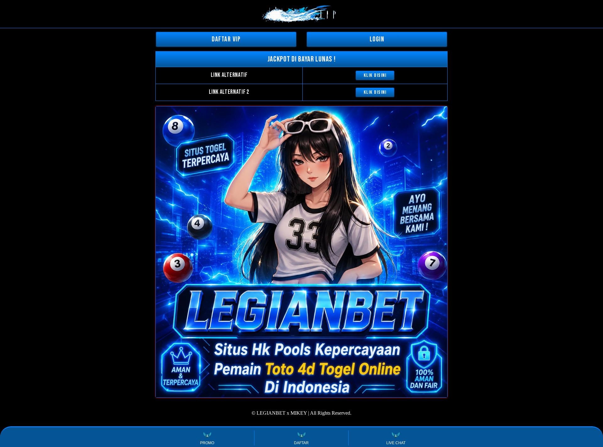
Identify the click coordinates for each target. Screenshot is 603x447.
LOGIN (377, 39)
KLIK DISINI (375, 75)
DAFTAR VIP (226, 39)
